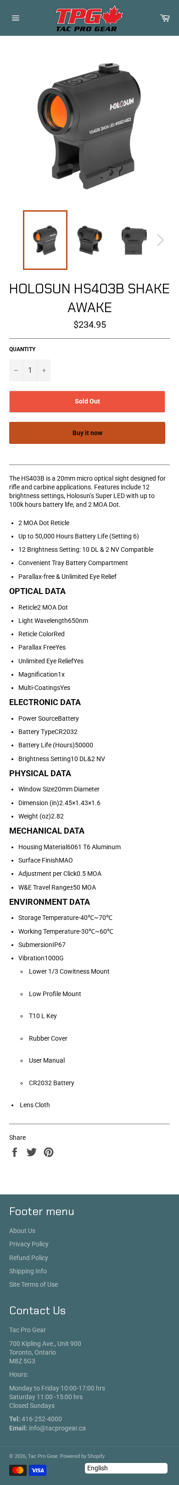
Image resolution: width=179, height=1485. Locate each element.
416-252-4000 (42, 1419)
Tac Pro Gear (42, 1456)
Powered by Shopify (82, 1456)
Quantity (22, 349)
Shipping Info (28, 1271)
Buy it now (87, 433)
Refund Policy (28, 1257)
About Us (22, 1230)
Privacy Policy (29, 1244)
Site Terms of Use (33, 1284)
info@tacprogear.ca (57, 1428)
